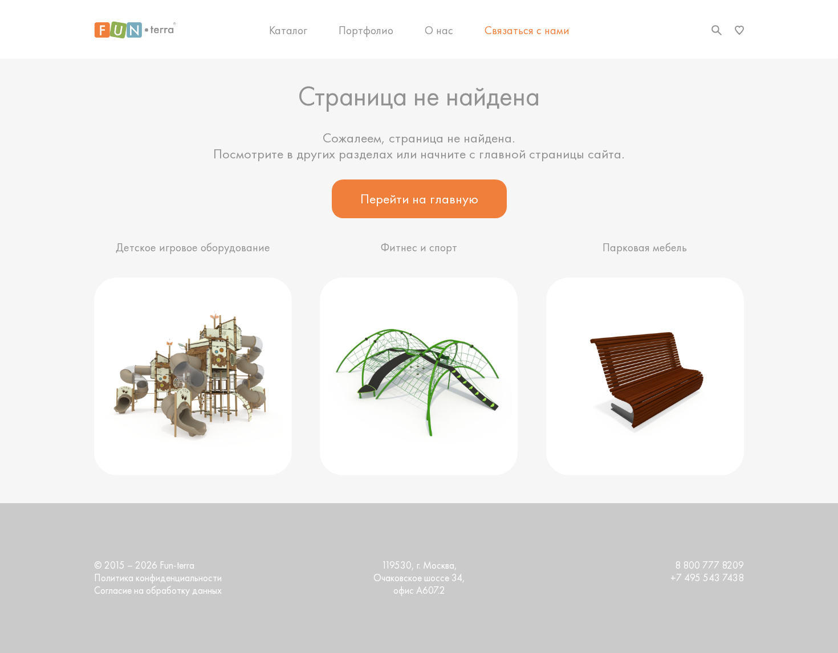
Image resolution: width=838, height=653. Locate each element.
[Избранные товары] (739, 30)
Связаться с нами (527, 30)
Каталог (288, 30)
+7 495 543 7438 (707, 578)
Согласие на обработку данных (158, 590)
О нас (439, 30)
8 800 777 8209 (709, 565)
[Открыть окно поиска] (716, 30)
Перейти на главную (419, 198)
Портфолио (366, 30)
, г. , (419, 578)
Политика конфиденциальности (158, 578)
